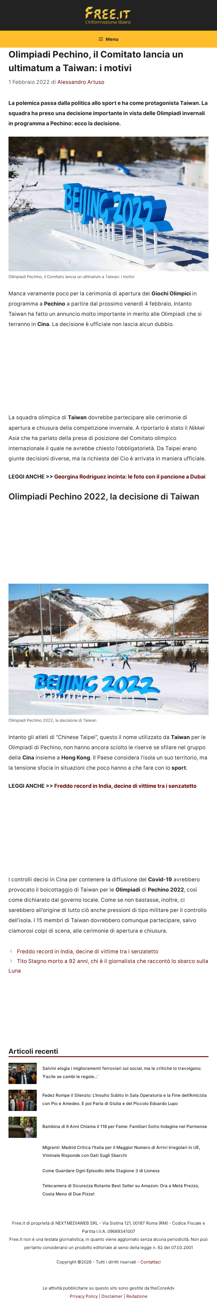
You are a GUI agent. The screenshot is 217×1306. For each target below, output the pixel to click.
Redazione (136, 1296)
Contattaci (150, 1262)
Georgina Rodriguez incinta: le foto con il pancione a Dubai (129, 476)
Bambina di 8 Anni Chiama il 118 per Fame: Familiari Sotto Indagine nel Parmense (124, 1126)
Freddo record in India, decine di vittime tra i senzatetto (125, 786)
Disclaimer (112, 1296)
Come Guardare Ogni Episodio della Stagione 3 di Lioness (101, 1170)
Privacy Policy (84, 1296)
